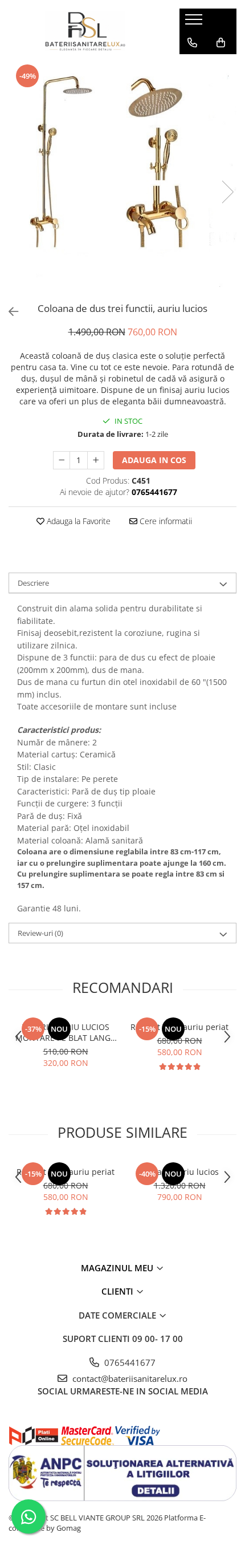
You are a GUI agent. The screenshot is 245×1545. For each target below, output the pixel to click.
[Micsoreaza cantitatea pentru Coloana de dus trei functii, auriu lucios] (61, 460)
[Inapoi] (8, 311)
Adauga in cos (154, 460)
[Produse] (195, 22)
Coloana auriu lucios (180, 1171)
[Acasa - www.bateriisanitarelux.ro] (85, 31)
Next (227, 192)
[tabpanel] (122, 180)
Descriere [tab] (33, 583)
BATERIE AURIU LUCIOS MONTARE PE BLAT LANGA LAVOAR (65, 1032)
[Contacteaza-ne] (192, 42)
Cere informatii (164, 521)
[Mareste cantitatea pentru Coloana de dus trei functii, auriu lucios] (95, 460)
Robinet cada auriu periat (179, 1026)
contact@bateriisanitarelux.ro (128, 1378)
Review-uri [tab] (40, 933)
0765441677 (129, 1362)
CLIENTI (118, 1291)
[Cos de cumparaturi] (221, 42)
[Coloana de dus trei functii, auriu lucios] (122, 180)
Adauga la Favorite (77, 521)
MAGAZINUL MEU (118, 1268)
